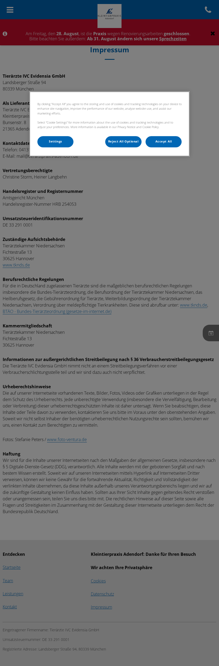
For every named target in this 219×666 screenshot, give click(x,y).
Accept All (163, 141)
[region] (109, 124)
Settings (55, 141)
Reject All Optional (123, 141)
